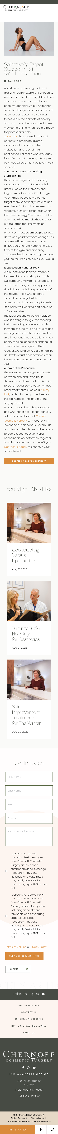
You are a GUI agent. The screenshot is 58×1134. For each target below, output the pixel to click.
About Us (29, 1032)
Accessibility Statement (19, 1121)
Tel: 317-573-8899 (29, 1095)
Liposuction (11, 136)
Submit (14, 969)
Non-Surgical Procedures (29, 1025)
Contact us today (15, 447)
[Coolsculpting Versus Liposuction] (29, 523)
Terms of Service (15, 947)
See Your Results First (24, 956)
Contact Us (29, 1012)
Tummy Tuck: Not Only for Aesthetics (26, 634)
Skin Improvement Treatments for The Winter (26, 715)
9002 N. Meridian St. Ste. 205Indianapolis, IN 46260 (29, 1085)
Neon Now (46, 1121)
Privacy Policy (38, 947)
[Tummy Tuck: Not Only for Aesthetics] (29, 601)
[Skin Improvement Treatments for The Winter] (29, 680)
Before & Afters (29, 1005)
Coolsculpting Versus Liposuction (25, 556)
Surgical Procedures (29, 1019)
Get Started (17, 1129)
